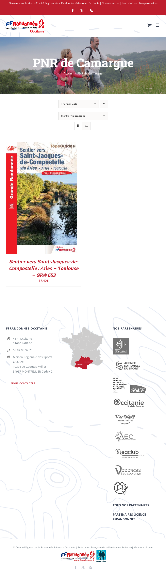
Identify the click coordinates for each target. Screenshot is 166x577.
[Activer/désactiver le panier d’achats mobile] (150, 25)
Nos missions (129, 3)
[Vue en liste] (86, 126)
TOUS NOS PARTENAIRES (131, 505)
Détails (58, 199)
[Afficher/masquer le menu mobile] (158, 25)
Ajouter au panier (33, 199)
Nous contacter (110, 3)
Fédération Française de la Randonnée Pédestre (105, 547)
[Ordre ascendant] (104, 104)
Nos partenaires (148, 3)
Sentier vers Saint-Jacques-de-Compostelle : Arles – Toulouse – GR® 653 (43, 268)
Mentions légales (143, 547)
